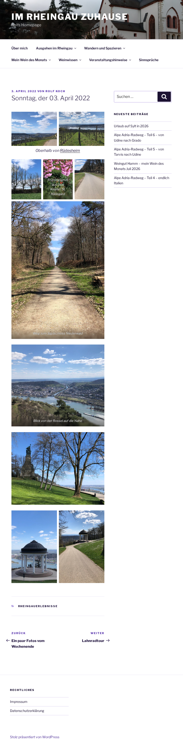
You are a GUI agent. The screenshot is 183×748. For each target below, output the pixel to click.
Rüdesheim (70, 150)
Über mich (19, 48)
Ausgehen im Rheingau (54, 48)
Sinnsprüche (148, 60)
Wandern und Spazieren (102, 48)
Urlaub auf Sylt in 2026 (131, 126)
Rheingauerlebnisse (38, 606)
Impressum (18, 702)
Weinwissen (68, 60)
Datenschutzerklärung (27, 711)
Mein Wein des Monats (29, 60)
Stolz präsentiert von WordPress (34, 737)
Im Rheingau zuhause (69, 16)
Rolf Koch (55, 91)
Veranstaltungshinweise (108, 60)
